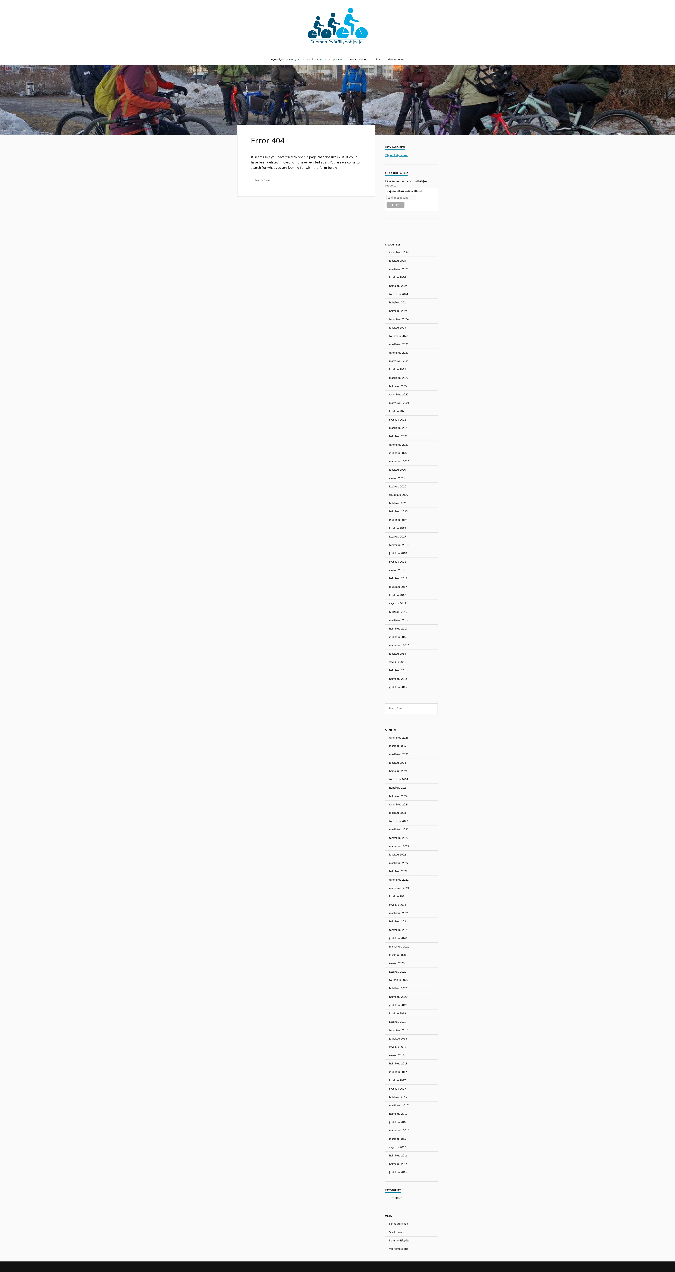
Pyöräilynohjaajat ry (283, 59)
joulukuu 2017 (398, 586)
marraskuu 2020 (399, 461)
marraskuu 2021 (399, 403)
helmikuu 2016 (398, 678)
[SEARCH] (356, 180)
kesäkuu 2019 (397, 536)
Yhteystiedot (396, 59)
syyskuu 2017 (397, 603)
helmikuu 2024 (398, 311)
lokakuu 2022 (397, 369)
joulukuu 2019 (398, 520)
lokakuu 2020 (397, 469)
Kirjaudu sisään (398, 1223)
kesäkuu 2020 (397, 486)
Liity (377, 59)
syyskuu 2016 (397, 662)
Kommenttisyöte (399, 1240)
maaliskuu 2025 (399, 269)
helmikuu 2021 (398, 436)
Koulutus (313, 59)
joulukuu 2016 (398, 637)
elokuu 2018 (396, 570)
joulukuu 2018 (398, 553)
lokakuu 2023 (397, 327)
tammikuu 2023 (399, 352)
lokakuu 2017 (397, 595)
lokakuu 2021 (397, 411)
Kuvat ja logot (358, 59)
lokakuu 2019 (397, 528)
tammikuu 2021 (399, 444)
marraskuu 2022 (399, 361)
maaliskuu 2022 (399, 377)
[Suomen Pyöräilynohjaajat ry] (337, 43)
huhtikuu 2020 (398, 503)
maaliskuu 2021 (399, 428)
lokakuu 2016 (397, 653)
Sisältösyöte (396, 1232)
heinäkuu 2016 (398, 670)
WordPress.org (398, 1248)
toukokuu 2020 (398, 494)
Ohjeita (334, 59)
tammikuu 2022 (399, 394)
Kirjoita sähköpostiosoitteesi (404, 191)
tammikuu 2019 (399, 545)
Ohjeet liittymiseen (396, 155)
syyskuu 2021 (397, 419)
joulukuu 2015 (398, 687)
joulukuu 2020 (398, 453)
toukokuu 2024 (398, 294)
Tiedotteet (395, 1198)
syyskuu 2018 (397, 561)
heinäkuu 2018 (398, 578)
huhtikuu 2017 (398, 612)
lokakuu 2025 (397, 260)
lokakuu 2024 (397, 277)
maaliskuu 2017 (399, 620)
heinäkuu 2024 (398, 285)
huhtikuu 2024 (398, 302)
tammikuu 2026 (399, 252)
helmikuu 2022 (398, 386)
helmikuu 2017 (398, 628)
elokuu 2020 (396, 478)
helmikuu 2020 (398, 511)
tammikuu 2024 (399, 319)
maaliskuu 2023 (399, 344)
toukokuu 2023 (398, 336)
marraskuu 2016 (399, 645)
